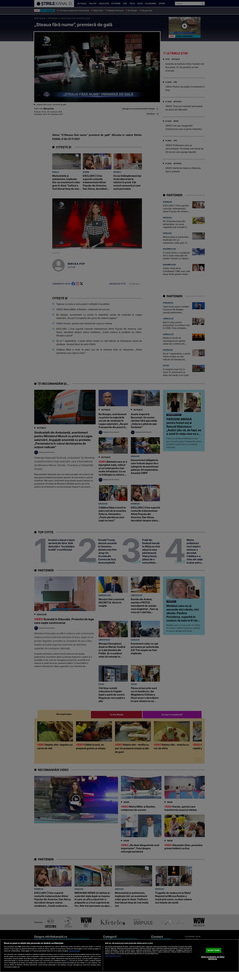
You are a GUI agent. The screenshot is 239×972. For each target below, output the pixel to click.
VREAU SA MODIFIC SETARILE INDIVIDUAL (212, 958)
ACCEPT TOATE (213, 950)
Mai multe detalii (74, 951)
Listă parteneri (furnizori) (113, 956)
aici (67, 960)
